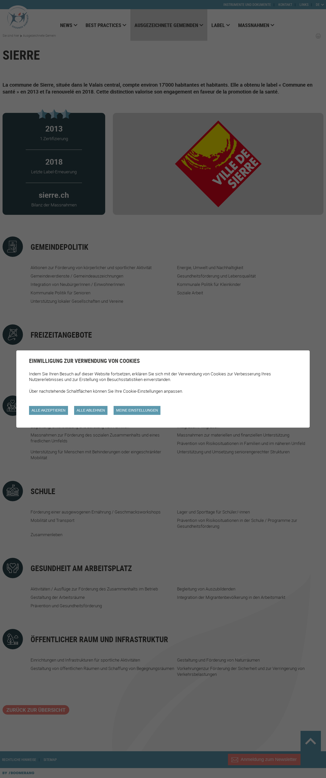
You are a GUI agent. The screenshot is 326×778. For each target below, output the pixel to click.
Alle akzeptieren (48, 410)
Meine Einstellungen (137, 410)
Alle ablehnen (91, 410)
